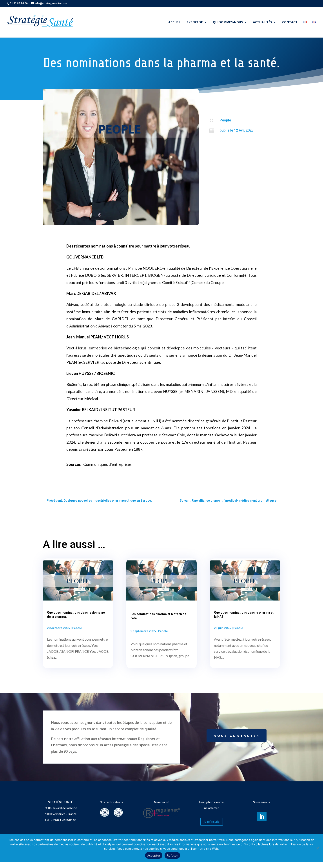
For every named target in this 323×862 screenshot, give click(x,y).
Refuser (172, 855)
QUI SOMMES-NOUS (228, 22)
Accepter (153, 855)
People (225, 120)
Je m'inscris (212, 821)
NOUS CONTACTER (236, 735)
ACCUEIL (174, 22)
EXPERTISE (195, 22)
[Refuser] (317, 848)
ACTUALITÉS (262, 22)
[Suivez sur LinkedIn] (262, 816)
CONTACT (290, 22)
